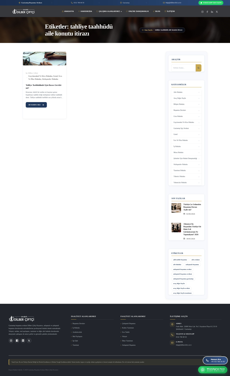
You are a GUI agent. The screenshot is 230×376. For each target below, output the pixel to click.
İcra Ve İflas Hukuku (181, 140)
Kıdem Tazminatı (128, 328)
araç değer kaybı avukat (181, 288)
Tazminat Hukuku (180, 170)
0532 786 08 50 (181, 337)
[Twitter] (217, 12)
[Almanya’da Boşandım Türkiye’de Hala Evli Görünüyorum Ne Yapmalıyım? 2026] (176, 224)
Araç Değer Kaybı (180, 98)
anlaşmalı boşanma (192, 264)
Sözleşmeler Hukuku (50, 79)
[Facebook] (207, 12)
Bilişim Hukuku (179, 104)
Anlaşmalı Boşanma (128, 345)
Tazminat (76, 345)
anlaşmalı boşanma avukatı (182, 274)
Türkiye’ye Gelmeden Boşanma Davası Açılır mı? (192, 207)
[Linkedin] (212, 12)
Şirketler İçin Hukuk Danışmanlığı (185, 158)
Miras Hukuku (178, 152)
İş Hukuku (177, 146)
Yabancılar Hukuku (180, 182)
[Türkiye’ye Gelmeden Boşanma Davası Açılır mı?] (176, 205)
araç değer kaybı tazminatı (182, 293)
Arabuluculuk (77, 332)
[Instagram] (202, 12)
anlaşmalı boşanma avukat (182, 269)
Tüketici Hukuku (179, 176)
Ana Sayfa (148, 30)
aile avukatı (196, 260)
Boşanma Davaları (180, 110)
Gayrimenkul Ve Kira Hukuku (40, 76)
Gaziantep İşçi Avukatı (181, 128)
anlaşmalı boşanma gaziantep (183, 279)
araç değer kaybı (179, 283)
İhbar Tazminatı (127, 341)
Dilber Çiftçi (33, 73)
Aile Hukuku (178, 92)
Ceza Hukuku (178, 116)
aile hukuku (177, 264)
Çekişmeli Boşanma (128, 323)
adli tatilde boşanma (180, 260)
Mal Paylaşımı (77, 336)
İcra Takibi (125, 332)
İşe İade (75, 341)
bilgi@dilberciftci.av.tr (184, 345)
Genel (55, 76)
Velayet (124, 336)
